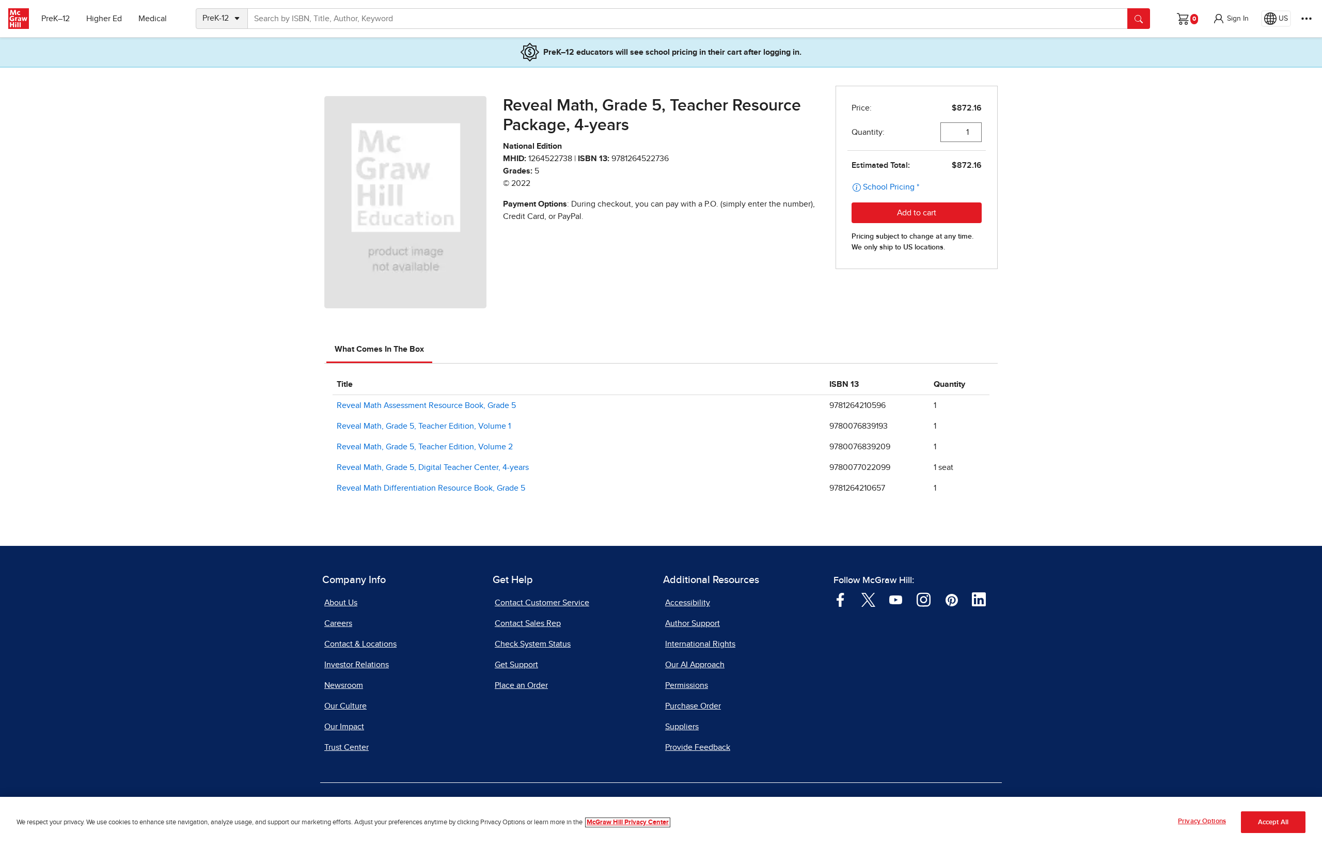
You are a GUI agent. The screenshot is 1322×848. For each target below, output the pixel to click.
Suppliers (682, 727)
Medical (152, 18)
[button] (1230, 18)
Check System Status (533, 644)
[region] (661, 822)
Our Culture (345, 706)
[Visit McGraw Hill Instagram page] (924, 599)
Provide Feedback (697, 747)
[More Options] (1306, 18)
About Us (340, 603)
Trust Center (346, 747)
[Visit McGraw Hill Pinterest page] (951, 599)
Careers (338, 623)
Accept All (1273, 822)
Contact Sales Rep (528, 623)
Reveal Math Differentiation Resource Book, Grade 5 (431, 488)
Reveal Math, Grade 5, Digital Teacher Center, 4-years (433, 467)
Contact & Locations (360, 644)
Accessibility (687, 603)
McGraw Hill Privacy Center (628, 822)
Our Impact (344, 727)
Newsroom (343, 685)
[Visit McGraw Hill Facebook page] (840, 599)
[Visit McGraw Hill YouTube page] (896, 599)
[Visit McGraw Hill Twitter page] (868, 599)
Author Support (692, 623)
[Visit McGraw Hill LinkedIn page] (979, 599)
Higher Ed (104, 18)
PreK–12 (55, 18)
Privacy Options (1202, 821)
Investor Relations (356, 665)
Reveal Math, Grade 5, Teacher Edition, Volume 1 (424, 426)
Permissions (686, 685)
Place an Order (521, 685)
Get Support (516, 665)
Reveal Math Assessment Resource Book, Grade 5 (426, 405)
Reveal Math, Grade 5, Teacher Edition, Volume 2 (425, 447)
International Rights (700, 644)
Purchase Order (693, 706)
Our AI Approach (695, 665)
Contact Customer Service (542, 603)
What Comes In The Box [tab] (379, 349)
